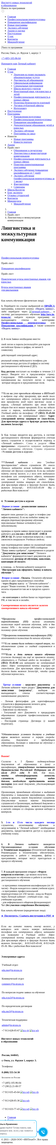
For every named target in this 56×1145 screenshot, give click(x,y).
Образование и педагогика (28, 150)
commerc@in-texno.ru (13, 984)
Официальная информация (28, 83)
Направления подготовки (27, 116)
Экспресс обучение (24, 130)
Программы (13, 114)
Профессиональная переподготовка (26, 19)
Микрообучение (16, 42)
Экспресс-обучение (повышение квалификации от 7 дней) (31, 171)
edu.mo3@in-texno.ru (12, 1011)
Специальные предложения (28, 85)
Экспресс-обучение (17, 28)
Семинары (19, 187)
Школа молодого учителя (27, 88)
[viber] (34, 1092)
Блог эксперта (14, 192)
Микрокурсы (14, 201)
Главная (11, 16)
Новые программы (17, 25)
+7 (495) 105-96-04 (11, 58)
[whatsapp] (24, 1092)
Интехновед (20, 108)
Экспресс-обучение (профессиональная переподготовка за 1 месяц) (34, 178)
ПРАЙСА (49, 306)
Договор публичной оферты (29, 105)
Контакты (12, 39)
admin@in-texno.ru (11, 1025)
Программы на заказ (24, 133)
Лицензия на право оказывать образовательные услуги (29, 76)
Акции (11, 144)
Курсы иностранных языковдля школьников (16, 288)
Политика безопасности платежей (32, 102)
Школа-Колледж (16, 189)
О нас (10, 36)
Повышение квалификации (22, 22)
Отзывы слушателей (18, 195)
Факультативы (21, 184)
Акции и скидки (16, 30)
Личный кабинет (27, 63)
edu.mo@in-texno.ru (12, 970)
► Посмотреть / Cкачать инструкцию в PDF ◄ (27, 915)
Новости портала (23, 142)
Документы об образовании (28, 80)
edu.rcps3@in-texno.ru (13, 997)
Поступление (14, 33)
